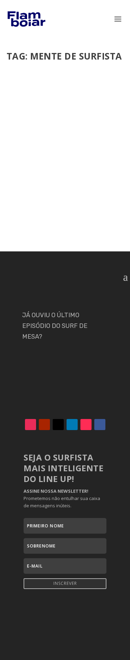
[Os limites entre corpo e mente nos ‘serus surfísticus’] (65, 105)
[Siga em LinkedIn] (72, 424)
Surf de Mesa (68, 179)
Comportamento (90, 172)
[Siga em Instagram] (30, 424)
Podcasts (45, 179)
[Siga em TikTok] (86, 424)
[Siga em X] (58, 424)
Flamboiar (32, 172)
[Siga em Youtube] (44, 424)
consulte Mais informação (52, 221)
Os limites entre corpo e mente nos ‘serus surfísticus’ (64, 158)
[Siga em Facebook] (99, 424)
